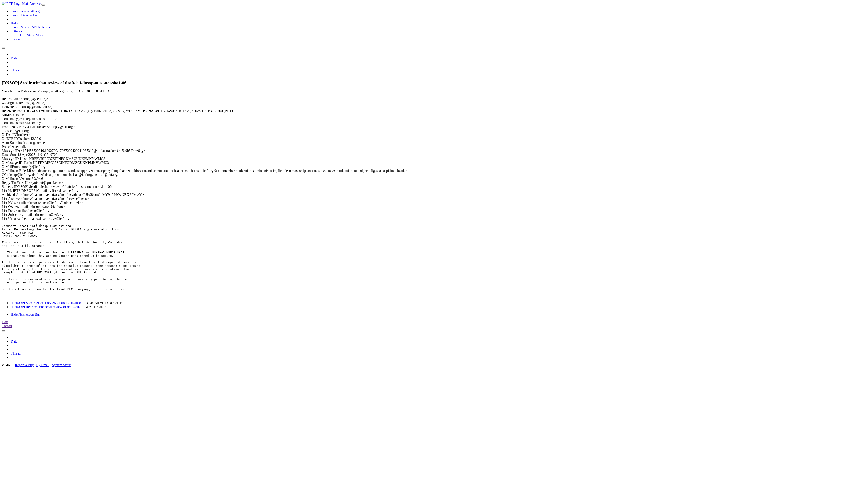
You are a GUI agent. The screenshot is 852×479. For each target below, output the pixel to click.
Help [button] (14, 23)
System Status (61, 365)
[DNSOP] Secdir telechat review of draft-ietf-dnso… (48, 303)
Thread (16, 70)
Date (14, 58)
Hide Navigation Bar (25, 314)
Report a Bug (24, 365)
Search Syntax (21, 27)
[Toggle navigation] (43, 5)
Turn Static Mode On (34, 35)
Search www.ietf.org (25, 11)
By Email (42, 365)
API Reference (42, 27)
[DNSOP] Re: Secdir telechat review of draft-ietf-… (47, 307)
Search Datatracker (24, 15)
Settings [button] (16, 31)
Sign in (16, 39)
